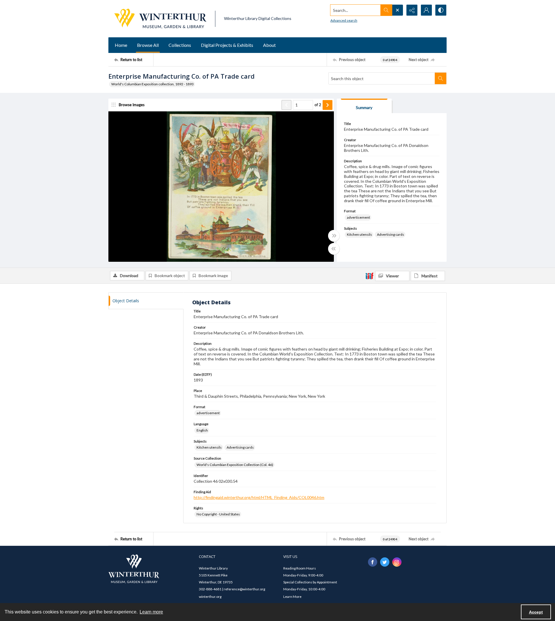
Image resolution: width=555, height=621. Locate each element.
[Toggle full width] (334, 236)
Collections (180, 45)
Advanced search (343, 20)
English (202, 430)
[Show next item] (327, 105)
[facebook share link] (372, 562)
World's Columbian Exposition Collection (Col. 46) (235, 464)
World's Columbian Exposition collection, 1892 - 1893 (152, 84)
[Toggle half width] (334, 249)
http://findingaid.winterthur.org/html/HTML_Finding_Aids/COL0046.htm (259, 497)
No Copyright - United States (218, 514)
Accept (536, 612)
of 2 (317, 104)
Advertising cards (390, 234)
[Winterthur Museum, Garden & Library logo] (160, 19)
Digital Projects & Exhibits (227, 45)
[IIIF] (369, 276)
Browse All (148, 45)
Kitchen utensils (359, 234)
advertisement (358, 217)
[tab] (364, 106)
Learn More (292, 596)
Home (121, 45)
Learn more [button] (151, 611)
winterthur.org (210, 596)
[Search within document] (440, 78)
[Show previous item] (286, 105)
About (269, 45)
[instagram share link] (397, 562)
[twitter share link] (384, 562)
